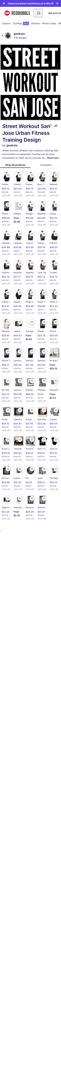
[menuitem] (6, 23)
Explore (6, 23)
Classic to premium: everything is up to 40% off (30, 3)
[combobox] (38, 13)
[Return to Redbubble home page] (17, 13)
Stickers (35, 23)
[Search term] (38, 13)
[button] (30, 3)
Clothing (20, 23)
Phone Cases (49, 23)
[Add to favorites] (50, 125)
